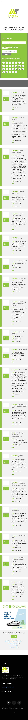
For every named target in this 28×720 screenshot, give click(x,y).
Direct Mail (13, 639)
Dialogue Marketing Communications (18, 434)
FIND (6, 54)
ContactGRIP (23, 261)
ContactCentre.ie (17, 239)
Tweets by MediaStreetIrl (8, 687)
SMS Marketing (13, 645)
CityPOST (21, 92)
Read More (5, 98)
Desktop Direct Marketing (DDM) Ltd (19, 406)
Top (14, 712)
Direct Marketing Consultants (13, 641)
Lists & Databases (13, 643)
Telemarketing (13, 647)
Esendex (21, 582)
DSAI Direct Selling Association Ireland (19, 559)
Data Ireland (23, 349)
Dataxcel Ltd (23, 370)
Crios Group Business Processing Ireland (19, 303)
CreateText (22, 278)
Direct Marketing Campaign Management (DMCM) (19, 483)
